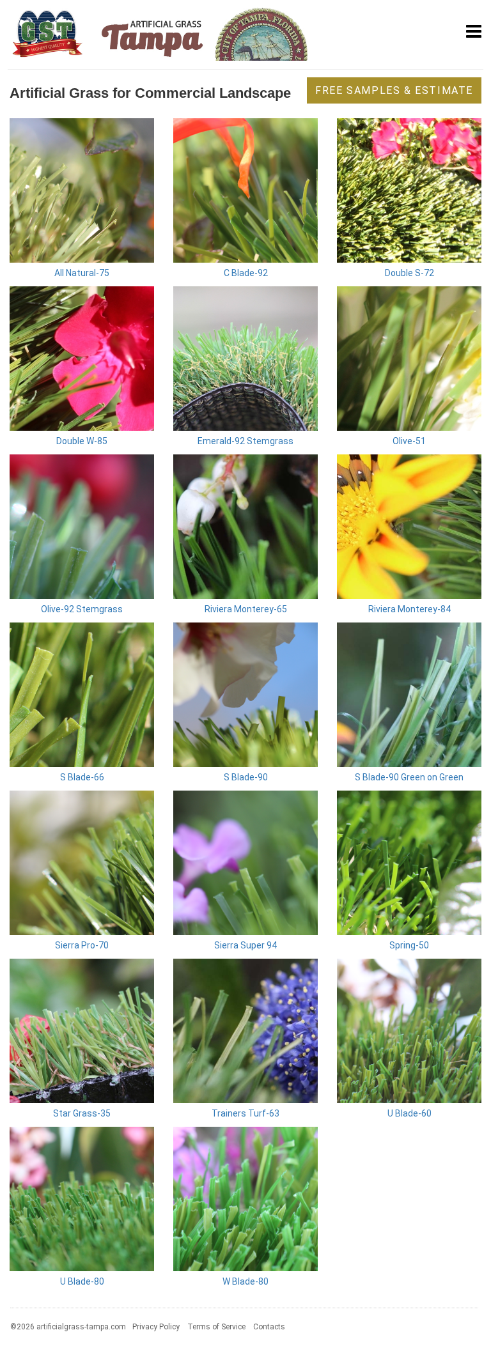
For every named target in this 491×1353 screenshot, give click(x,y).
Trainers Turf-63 (245, 1113)
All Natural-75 (81, 273)
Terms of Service (216, 1326)
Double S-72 (409, 273)
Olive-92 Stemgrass (82, 609)
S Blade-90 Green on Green (409, 777)
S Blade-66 (82, 777)
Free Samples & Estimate (394, 90)
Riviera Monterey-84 (409, 609)
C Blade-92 (246, 273)
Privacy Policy (156, 1326)
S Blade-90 (246, 777)
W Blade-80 (245, 1281)
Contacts (269, 1326)
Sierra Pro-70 (82, 945)
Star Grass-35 (82, 1113)
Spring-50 (409, 945)
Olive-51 (409, 441)
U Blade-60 (409, 1113)
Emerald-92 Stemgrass (245, 441)
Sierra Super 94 (245, 945)
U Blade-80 (82, 1281)
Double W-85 (81, 441)
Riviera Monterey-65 (246, 609)
